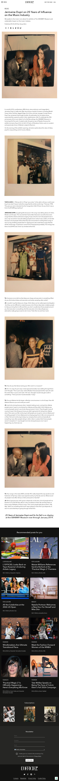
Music (7, 8)
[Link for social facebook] (28, 774)
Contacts (15, 778)
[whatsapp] (18, 28)
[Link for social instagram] (31, 774)
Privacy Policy (38, 756)
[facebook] (8, 28)
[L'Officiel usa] (29, 2)
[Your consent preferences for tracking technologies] (56, 778)
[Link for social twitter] (24, 774)
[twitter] (15, 28)
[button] (57, 714)
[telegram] (20, 28)
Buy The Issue (48, 2)
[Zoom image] (29, 166)
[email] (6, 28)
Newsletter (23, 778)
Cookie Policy (42, 778)
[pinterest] (11, 28)
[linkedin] (13, 28)
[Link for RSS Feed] (34, 774)
